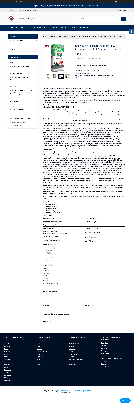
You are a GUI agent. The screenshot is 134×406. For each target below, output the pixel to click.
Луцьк (71, 351)
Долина (6, 354)
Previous (47, 265)
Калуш (6, 357)
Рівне (38, 346)
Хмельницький (73, 364)
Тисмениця (7, 359)
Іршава (71, 346)
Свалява (39, 349)
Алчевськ (104, 345)
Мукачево (72, 357)
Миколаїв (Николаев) (76, 359)
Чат (127, 400)
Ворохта (7, 367)
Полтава (39, 341)
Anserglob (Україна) (69, 36)
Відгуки (12, 49)
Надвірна (7, 346)
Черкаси (39, 364)
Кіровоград (72, 349)
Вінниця (103, 351)
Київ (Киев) (104, 343)
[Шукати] (123, 19)
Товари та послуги (16, 40)
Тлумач (6, 343)
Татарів (6, 372)
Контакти (84, 28)
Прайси (24, 28)
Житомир (104, 361)
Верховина (7, 364)
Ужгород (104, 364)
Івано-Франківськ (74, 343)
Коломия (7, 351)
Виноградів (105, 353)
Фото (63, 28)
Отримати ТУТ (92, 6)
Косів (6, 349)
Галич (6, 341)
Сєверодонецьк (42, 351)
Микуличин (7, 370)
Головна (13, 28)
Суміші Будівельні (55, 36)
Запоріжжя (72, 341)
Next (52, 265)
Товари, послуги (39, 28)
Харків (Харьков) (107, 366)
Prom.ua (76, 389)
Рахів (38, 343)
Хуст (38, 362)
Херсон (71, 362)
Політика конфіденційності (83, 391)
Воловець (104, 356)
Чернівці (7, 380)
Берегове (104, 348)
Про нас (73, 28)
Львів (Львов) (73, 354)
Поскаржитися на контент (66, 391)
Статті (54, 28)
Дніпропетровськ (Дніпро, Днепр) (112, 358)
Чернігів (6, 378)
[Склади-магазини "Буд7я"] (11, 22)
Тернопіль (40, 357)
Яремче (6, 362)
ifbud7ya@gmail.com (18, 122)
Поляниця (7, 375)
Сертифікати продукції (51, 283)
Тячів (38, 359)
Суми (38, 354)
